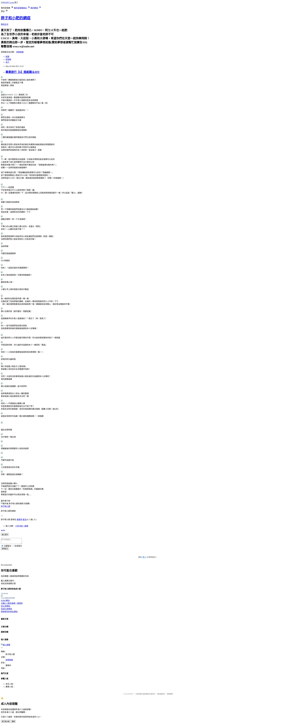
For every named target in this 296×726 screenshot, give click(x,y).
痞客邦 (19, 520)
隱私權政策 (161, 694)
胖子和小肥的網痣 (16, 18)
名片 (7, 62)
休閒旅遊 (20, 52)
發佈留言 (5, 549)
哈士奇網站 (5, 606)
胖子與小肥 (4, 593)
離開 (13, 721)
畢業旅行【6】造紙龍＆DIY (23, 71)
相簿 (7, 57)
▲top (3, 530)
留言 (24, 520)
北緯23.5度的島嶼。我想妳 (12, 603)
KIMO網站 (5, 601)
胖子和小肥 (5, 506)
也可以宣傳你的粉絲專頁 (8, 598)
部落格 (8, 59)
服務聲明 (170, 694)
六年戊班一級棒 (21, 526)
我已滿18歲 (5, 721)
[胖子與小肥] (2, 596)
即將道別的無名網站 (9, 612)
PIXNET (130, 694)
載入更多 (5, 534)
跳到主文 (4, 24)
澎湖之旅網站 (6, 609)
